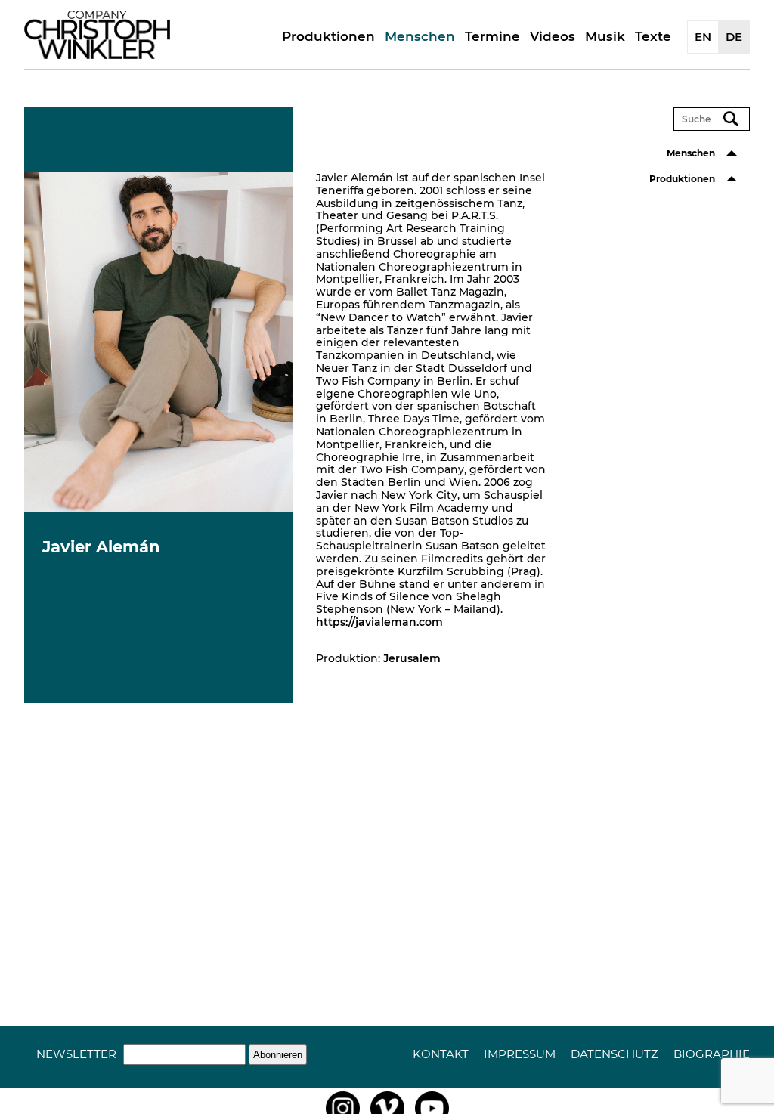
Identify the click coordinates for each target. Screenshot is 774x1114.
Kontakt (441, 1054)
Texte (653, 36)
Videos (552, 36)
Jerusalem (412, 658)
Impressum (520, 1054)
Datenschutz (614, 1054)
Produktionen (328, 36)
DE (734, 36)
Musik (605, 36)
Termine (492, 36)
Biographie (711, 1054)
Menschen (420, 36)
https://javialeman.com (379, 622)
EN (703, 36)
